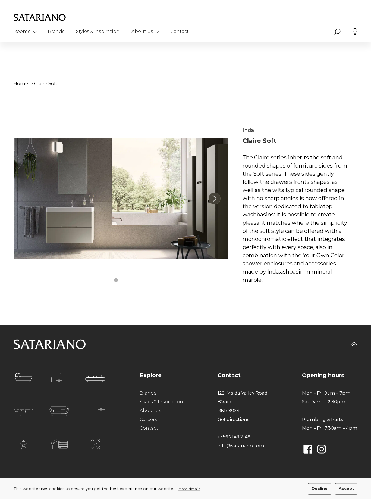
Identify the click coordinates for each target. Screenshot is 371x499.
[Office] (95, 412)
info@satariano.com (241, 445)
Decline (320, 488)
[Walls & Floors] (95, 444)
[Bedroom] (95, 378)
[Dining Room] (23, 412)
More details (189, 489)
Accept (346, 488)
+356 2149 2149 (234, 436)
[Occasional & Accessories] (59, 444)
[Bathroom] (23, 377)
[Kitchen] (59, 377)
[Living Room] (59, 411)
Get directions (234, 419)
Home (21, 83)
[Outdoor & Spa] (23, 444)
